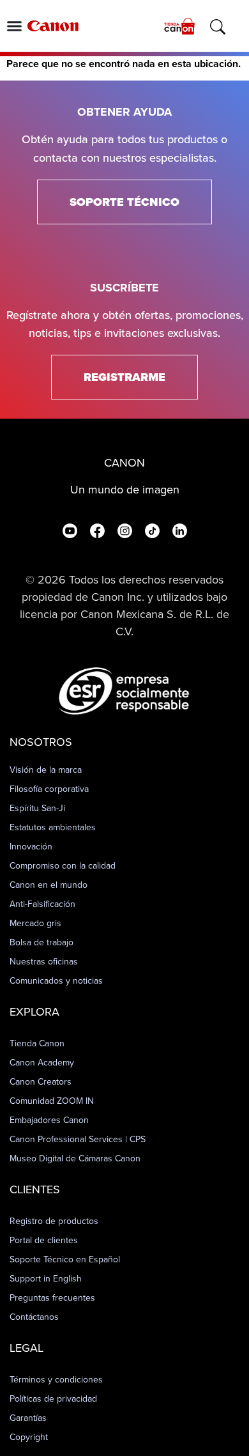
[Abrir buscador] (217, 27)
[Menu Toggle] (14, 26)
